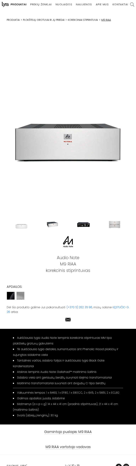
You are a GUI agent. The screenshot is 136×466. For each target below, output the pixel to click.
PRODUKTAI (19, 4)
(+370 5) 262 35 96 (79, 307)
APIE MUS (102, 4)
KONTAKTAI (120, 4)
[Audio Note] (68, 241)
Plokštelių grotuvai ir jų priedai (43, 20)
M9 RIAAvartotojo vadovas (68, 447)
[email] (68, 320)
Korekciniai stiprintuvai (83, 20)
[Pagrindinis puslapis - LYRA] (5, 4)
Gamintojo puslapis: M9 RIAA (68, 432)
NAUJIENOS (84, 4)
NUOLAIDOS (64, 4)
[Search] (132, 4)
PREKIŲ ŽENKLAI (41, 4)
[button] (68, 125)
